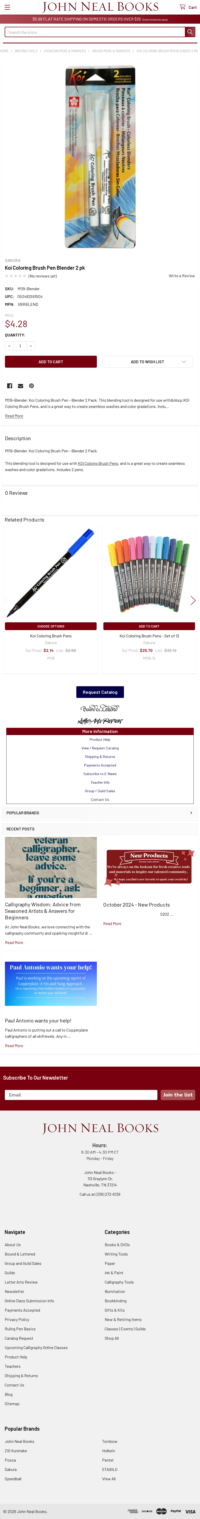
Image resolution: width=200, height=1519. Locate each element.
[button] (100, 708)
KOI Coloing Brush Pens (98, 463)
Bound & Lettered (20, 1253)
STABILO (109, 1469)
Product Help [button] (100, 739)
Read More (14, 415)
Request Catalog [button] (100, 692)
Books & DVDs (117, 1244)
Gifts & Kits (115, 1309)
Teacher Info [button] (100, 782)
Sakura (11, 1469)
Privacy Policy (17, 1319)
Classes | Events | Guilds (125, 1328)
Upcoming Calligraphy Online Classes (36, 1347)
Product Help (16, 1356)
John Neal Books (19, 1441)
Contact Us (14, 1384)
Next (193, 601)
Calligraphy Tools (119, 1281)
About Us (13, 1244)
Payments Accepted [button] (100, 765)
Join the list (178, 1094)
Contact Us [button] (100, 799)
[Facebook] (9, 386)
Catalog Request (19, 1338)
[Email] (20, 386)
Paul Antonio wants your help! (38, 1020)
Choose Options (50, 626)
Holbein (108, 1450)
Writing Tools (116, 1253)
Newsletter (14, 1291)
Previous (7, 601)
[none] (100, 157)
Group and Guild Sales (23, 1263)
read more (14, 942)
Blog (8, 1394)
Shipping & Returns (21, 1375)
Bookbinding (116, 1300)
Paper (110, 1263)
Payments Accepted (22, 1309)
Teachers (13, 1366)
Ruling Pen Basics (20, 1328)
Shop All (112, 1338)
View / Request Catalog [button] (100, 748)
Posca (10, 1459)
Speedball (13, 1478)
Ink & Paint (114, 1272)
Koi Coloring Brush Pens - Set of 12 (149, 635)
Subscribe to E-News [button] (100, 773)
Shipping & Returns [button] (100, 756)
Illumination (115, 1291)
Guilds (10, 1272)
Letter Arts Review (21, 1281)
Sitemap (12, 1403)
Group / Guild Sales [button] (100, 791)
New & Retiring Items (123, 1319)
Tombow (109, 1441)
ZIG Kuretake (16, 1450)
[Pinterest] (31, 386)
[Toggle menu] (7, 7)
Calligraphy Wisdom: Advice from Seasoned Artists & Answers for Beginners (43, 910)
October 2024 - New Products (136, 904)
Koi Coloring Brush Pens (51, 635)
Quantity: (15, 334)
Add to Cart (149, 626)
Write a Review (182, 275)
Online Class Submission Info (29, 1300)
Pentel (107, 1459)
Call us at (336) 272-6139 (100, 1194)
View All (109, 1478)
